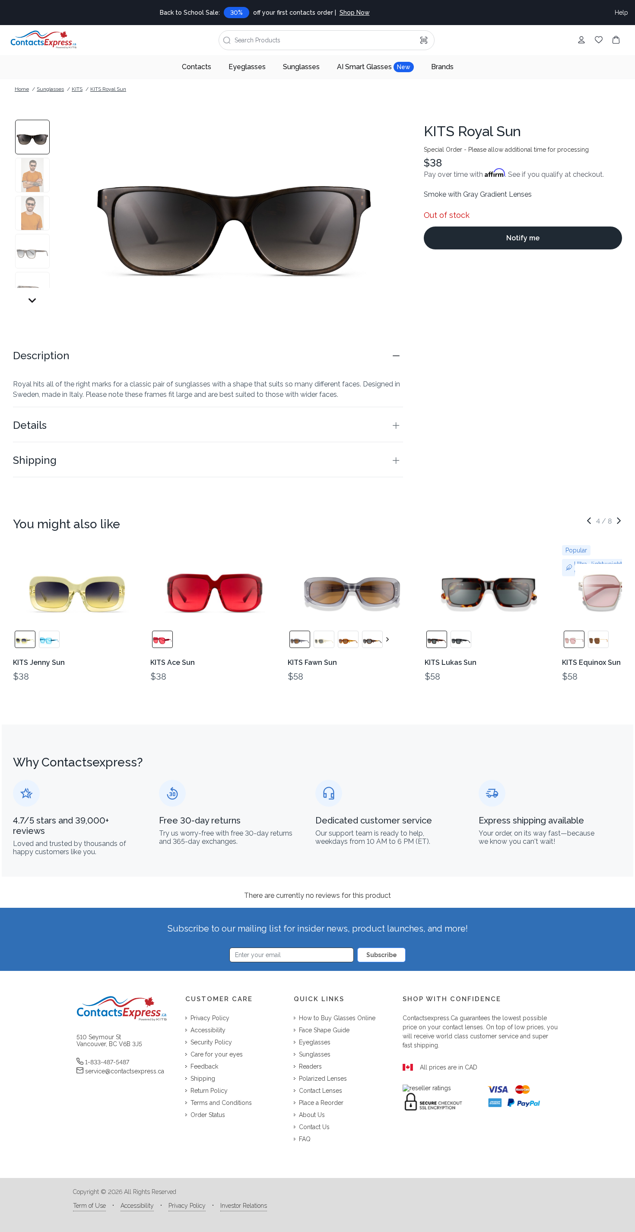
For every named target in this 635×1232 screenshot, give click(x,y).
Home (22, 89)
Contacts (196, 67)
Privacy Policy (187, 1205)
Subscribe (381, 954)
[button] (208, 355)
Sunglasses (301, 67)
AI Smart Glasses (373, 67)
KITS (77, 89)
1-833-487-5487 (107, 1062)
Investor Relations (243, 1205)
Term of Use (89, 1205)
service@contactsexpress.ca (124, 1071)
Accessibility (137, 1205)
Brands (442, 67)
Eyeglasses (247, 67)
